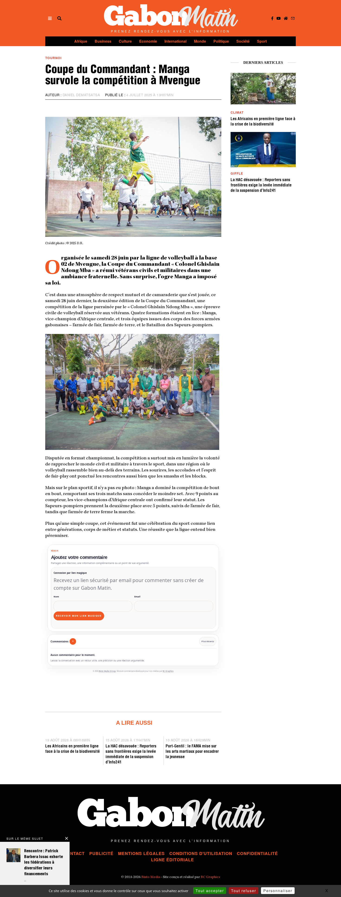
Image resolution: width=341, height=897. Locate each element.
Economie (148, 41)
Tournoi (53, 58)
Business (103, 41)
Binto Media (150, 877)
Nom (56, 596)
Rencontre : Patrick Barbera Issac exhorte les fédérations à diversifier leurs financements (43, 863)
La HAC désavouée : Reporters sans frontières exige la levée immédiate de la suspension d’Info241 (261, 185)
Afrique (80, 41)
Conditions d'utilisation (200, 853)
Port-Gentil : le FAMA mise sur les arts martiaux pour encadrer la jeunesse (192, 751)
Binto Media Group (107, 671)
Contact (74, 853)
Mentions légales (141, 853)
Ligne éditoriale (172, 860)
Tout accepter (210, 890)
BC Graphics (168, 671)
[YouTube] (278, 18)
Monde (200, 41)
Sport (262, 41)
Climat (237, 112)
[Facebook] (272, 18)
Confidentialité (257, 853)
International (175, 41)
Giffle (237, 173)
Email (137, 596)
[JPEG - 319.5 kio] (132, 391)
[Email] (293, 18)
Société (243, 41)
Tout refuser (243, 890)
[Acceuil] (286, 18)
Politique (221, 41)
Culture (125, 41)
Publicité (101, 853)
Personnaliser (277, 890)
